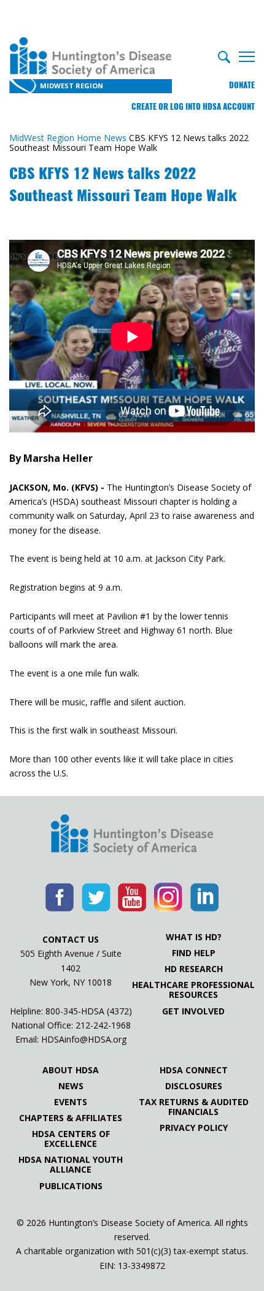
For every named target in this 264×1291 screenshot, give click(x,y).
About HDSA (70, 1070)
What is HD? (194, 937)
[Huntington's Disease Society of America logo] (132, 835)
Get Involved (193, 1011)
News (70, 1086)
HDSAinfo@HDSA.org (83, 1039)
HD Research (194, 969)
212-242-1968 (103, 1025)
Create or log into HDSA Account (193, 106)
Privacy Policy (194, 1128)
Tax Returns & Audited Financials (194, 1107)
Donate (242, 85)
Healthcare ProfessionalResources (193, 990)
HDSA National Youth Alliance (70, 1164)
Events (70, 1102)
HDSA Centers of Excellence (71, 1139)
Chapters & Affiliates (70, 1118)
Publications (71, 1186)
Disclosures (193, 1086)
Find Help (193, 953)
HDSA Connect (194, 1070)
